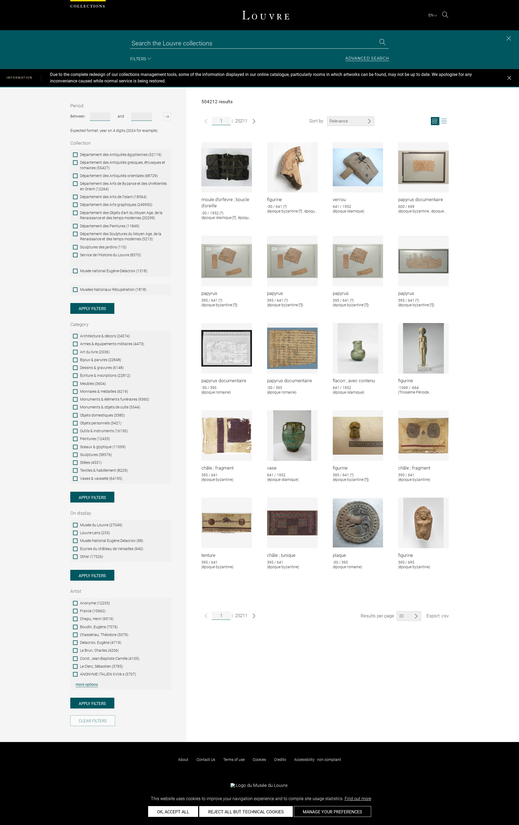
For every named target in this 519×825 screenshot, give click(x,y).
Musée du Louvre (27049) (101, 525)
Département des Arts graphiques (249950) (116, 204)
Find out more (358, 798)
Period (76, 105)
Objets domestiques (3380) (102, 415)
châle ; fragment (217, 468)
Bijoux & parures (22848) (100, 360)
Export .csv (438, 615)
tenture (208, 555)
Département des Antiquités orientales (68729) (119, 176)
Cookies (259, 759)
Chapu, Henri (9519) (97, 619)
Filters (138, 58)
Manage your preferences (332, 811)
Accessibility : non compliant (317, 759)
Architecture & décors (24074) (105, 336)
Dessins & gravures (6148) (102, 367)
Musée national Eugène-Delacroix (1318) (113, 271)
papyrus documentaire (420, 199)
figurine (274, 199)
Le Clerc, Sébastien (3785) (101, 666)
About (183, 759)
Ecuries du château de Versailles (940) (111, 549)
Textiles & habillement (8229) (104, 470)
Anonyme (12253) (95, 603)
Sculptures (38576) (96, 455)
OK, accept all (173, 811)
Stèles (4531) (91, 462)
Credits (280, 759)
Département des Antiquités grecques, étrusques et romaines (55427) (122, 165)
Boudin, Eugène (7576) (99, 627)
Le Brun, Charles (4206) (99, 650)
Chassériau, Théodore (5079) (104, 635)
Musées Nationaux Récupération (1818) (113, 289)
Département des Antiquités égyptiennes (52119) (121, 154)
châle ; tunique (281, 555)
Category (79, 324)
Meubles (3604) (93, 383)
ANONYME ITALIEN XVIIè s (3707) (108, 674)
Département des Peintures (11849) (109, 226)
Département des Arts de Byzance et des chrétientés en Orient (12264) (123, 186)
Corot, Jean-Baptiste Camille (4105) (109, 658)
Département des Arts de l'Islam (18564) (113, 197)
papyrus (209, 293)
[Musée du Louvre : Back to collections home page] (265, 15)
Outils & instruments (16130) (104, 431)
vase (272, 468)
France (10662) (93, 611)
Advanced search (367, 58)
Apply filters (92, 308)
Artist (75, 591)
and (121, 116)
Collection (80, 143)
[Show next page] (254, 121)
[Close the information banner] (509, 78)
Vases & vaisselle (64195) (101, 478)
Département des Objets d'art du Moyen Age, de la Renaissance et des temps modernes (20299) (121, 215)
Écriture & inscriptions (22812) (105, 375)
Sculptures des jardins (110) (103, 247)
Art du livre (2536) (95, 352)
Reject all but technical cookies (246, 811)
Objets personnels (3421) (101, 423)
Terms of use (234, 759)
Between (77, 116)
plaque (339, 555)
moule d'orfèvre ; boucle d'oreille (225, 203)
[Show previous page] (206, 121)
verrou (339, 199)
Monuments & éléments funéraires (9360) (114, 399)
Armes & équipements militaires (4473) (112, 344)
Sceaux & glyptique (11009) (103, 447)
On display (80, 513)
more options (87, 684)
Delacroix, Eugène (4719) (100, 642)
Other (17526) (91, 556)
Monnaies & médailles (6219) (104, 391)
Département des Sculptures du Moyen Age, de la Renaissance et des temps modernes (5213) (120, 236)
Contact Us (206, 759)
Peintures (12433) (95, 439)
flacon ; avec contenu (354, 380)
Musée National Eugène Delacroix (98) (111, 540)
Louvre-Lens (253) (95, 533)
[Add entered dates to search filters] (162, 116)
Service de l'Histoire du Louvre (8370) (110, 255)
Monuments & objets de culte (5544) (110, 407)
